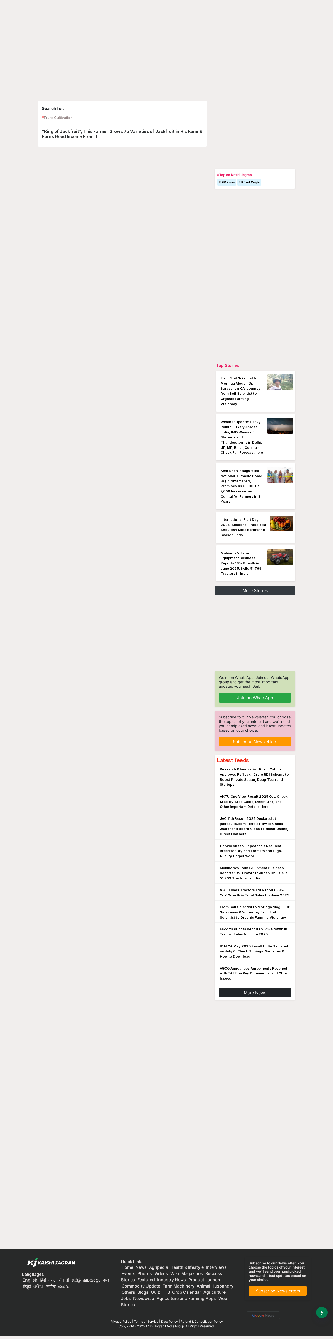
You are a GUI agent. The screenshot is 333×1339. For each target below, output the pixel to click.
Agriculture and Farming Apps (186, 1298)
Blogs (143, 1292)
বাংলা (106, 1280)
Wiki (174, 1273)
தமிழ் (76, 1280)
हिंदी (43, 1280)
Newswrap (143, 1298)
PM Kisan (228, 182)
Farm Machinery (178, 1286)
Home (127, 1267)
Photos (145, 1273)
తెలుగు (63, 1286)
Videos (161, 1273)
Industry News (171, 1279)
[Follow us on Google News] (262, 1314)
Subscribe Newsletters (255, 741)
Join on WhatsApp (255, 697)
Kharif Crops (250, 182)
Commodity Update (140, 1286)
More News (255, 992)
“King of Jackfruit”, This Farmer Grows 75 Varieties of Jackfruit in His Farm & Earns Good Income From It (122, 134)
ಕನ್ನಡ (27, 1286)
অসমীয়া (51, 1286)
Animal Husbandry (215, 1286)
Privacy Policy (120, 1321)
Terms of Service (146, 1321)
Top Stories (227, 365)
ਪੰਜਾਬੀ (64, 1280)
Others (128, 1292)
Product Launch (204, 1279)
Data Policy (169, 1321)
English (30, 1280)
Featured (146, 1279)
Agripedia (158, 1267)
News (141, 1267)
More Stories (255, 590)
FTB (166, 1292)
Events (128, 1273)
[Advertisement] (255, 133)
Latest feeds (233, 760)
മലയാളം (91, 1280)
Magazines (192, 1273)
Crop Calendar (186, 1292)
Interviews (216, 1267)
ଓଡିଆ (38, 1286)
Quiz (155, 1292)
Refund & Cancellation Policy (202, 1321)
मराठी (52, 1280)
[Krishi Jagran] (50, 1262)
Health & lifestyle (187, 1267)
